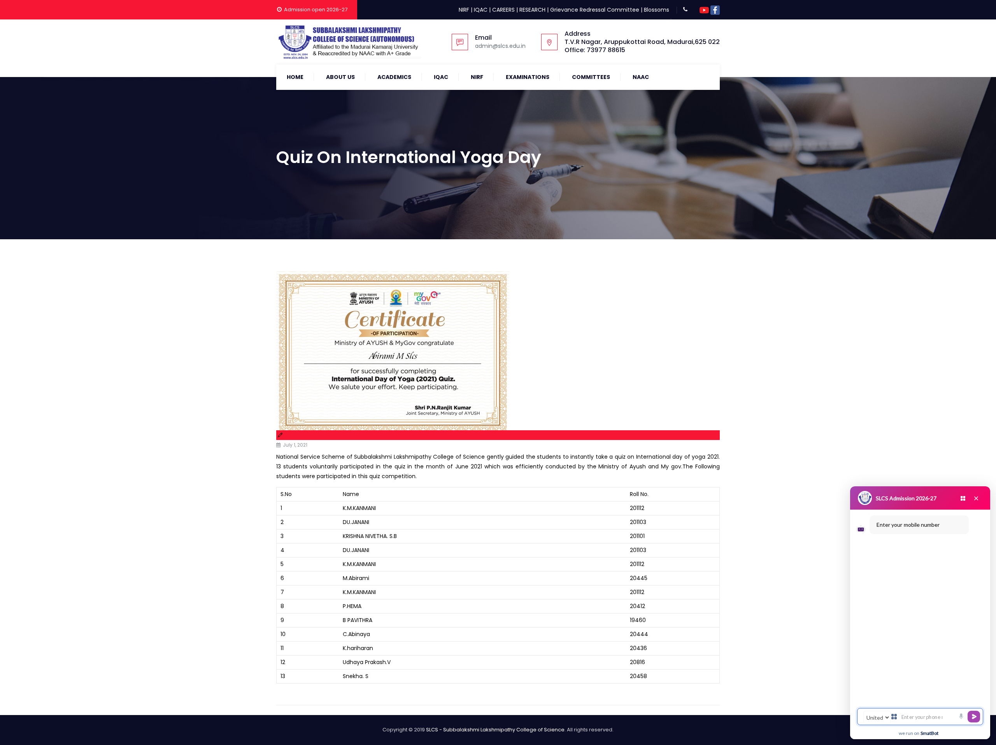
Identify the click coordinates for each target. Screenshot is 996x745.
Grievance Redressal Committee (594, 10)
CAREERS (503, 10)
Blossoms (656, 10)
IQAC (480, 10)
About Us (340, 77)
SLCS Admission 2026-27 (906, 498)
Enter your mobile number (908, 524)
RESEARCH (532, 10)
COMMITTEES (591, 77)
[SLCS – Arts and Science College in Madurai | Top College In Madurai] (348, 42)
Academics (394, 77)
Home (295, 77)
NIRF (464, 10)
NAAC (641, 77)
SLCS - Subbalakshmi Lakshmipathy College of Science (495, 729)
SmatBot (929, 733)
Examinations (527, 77)
